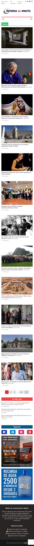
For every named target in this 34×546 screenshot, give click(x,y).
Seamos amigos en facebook (17, 529)
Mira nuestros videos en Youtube (17, 533)
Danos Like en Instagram (18, 535)
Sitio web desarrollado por (17, 543)
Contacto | (14, 3)
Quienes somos (20, 2)
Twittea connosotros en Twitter (18, 531)
